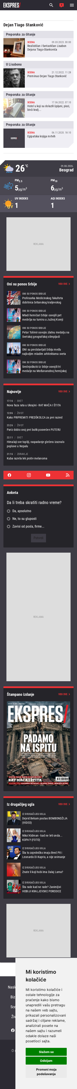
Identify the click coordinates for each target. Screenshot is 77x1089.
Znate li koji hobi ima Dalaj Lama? (38, 869)
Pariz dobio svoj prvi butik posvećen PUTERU (38, 427)
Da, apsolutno (21, 511)
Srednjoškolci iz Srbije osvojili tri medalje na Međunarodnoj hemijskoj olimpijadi (38, 366)
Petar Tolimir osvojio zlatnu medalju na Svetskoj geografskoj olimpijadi (38, 332)
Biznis (15, 997)
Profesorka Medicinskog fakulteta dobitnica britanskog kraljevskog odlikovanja (38, 298)
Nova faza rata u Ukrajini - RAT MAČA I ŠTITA (38, 403)
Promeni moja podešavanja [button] (46, 1072)
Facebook (9, 475)
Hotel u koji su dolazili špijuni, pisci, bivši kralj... (38, 104)
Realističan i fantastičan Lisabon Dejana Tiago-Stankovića (38, 44)
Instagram (28, 475)
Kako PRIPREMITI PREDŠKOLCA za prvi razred (38, 415)
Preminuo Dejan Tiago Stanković (38, 74)
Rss (67, 475)
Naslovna (15, 987)
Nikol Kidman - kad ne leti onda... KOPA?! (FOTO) (38, 835)
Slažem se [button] (46, 1052)
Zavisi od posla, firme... (28, 526)
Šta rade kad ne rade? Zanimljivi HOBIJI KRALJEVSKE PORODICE (38, 887)
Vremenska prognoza (38, 168)
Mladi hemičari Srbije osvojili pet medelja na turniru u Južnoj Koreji (38, 315)
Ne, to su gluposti (24, 519)
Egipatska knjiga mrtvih (38, 134)
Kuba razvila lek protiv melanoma (38, 456)
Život (15, 1016)
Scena (15, 1007)
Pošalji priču (61, 5)
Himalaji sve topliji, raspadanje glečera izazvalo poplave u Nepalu (38, 441)
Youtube (48, 475)
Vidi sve (62, 283)
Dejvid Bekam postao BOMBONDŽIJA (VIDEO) (38, 818)
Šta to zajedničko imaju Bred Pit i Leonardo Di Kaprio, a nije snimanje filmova (38, 852)
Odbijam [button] (46, 1060)
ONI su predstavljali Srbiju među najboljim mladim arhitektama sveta (38, 349)
